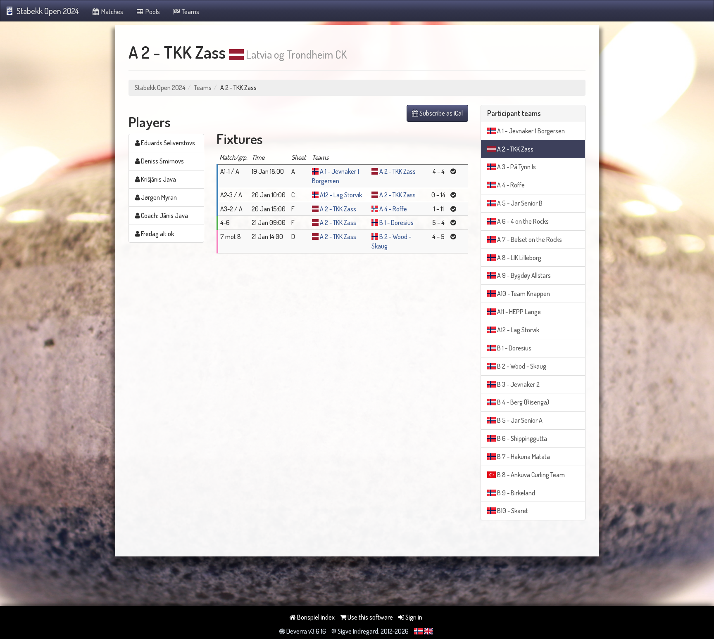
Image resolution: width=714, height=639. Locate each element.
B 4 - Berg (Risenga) (522, 402)
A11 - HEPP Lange (518, 312)
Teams (190, 11)
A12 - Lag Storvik (341, 195)
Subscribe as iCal (440, 113)
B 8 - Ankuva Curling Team (530, 475)
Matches (111, 11)
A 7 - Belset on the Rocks (529, 239)
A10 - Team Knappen (523, 293)
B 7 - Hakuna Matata (523, 456)
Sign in (413, 617)
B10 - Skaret (512, 510)
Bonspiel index (315, 617)
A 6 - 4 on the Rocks (522, 221)
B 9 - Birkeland (515, 493)
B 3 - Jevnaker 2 (518, 384)
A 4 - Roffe (393, 209)
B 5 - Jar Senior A (519, 420)
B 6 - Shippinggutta (521, 438)
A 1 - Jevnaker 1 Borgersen (530, 131)
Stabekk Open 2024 (48, 10)
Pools (152, 11)
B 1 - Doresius (396, 222)
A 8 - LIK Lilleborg (518, 257)
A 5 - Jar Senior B (519, 203)
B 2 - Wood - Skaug (521, 366)
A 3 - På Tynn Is (516, 167)
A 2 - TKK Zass (397, 171)
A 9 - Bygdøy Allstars (523, 275)
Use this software (369, 617)
